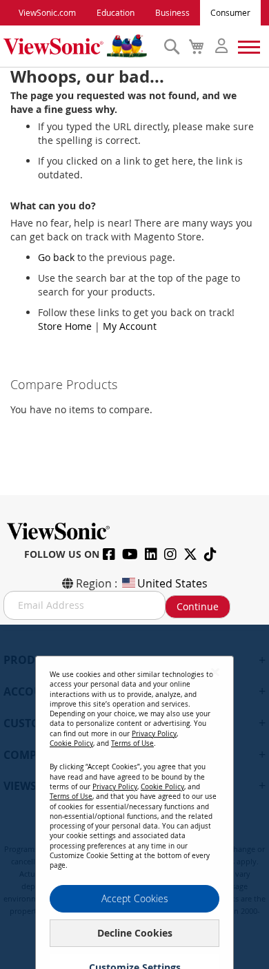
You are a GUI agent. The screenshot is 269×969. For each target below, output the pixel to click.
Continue (198, 606)
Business (172, 12)
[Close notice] (215, 671)
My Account (130, 326)
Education (115, 12)
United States (172, 583)
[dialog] (134, 797)
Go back (56, 257)
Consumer (230, 12)
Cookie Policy (71, 743)
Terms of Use (132, 743)
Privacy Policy (154, 733)
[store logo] (80, 46)
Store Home (65, 326)
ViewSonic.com (47, 12)
